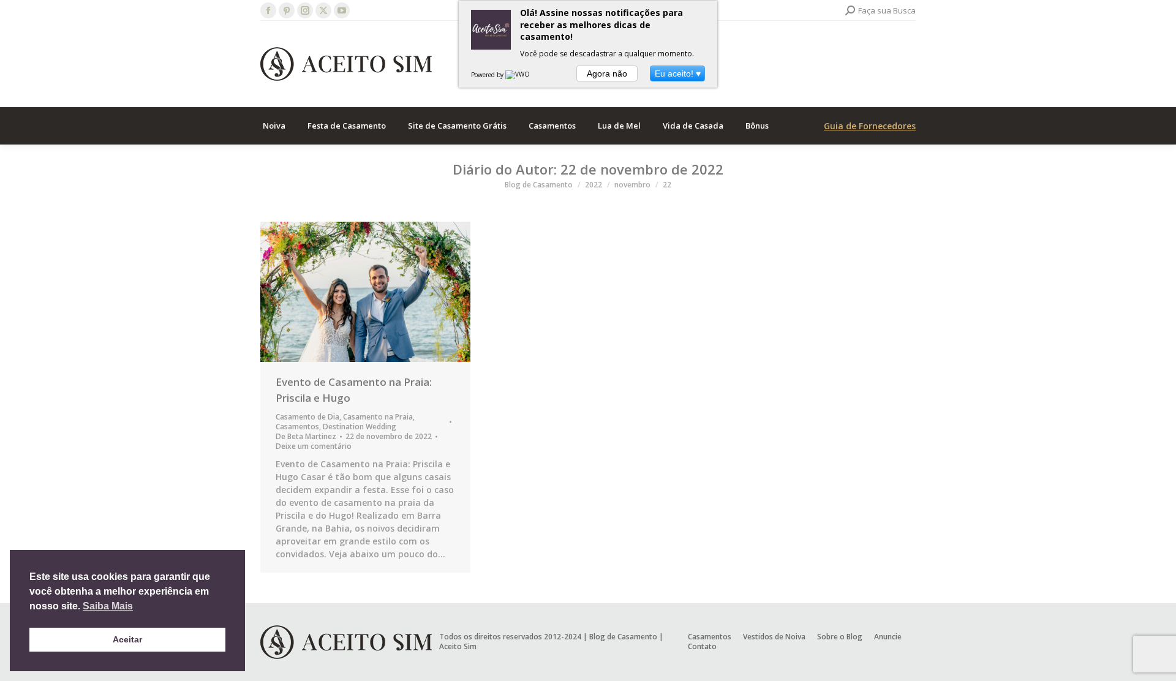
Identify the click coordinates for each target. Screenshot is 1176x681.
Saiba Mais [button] (108, 606)
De (306, 437)
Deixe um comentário (314, 446)
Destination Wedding (359, 426)
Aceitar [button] (127, 639)
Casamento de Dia (307, 417)
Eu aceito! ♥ (678, 73)
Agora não (607, 73)
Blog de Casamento (623, 636)
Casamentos (297, 426)
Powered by (488, 74)
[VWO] (518, 74)
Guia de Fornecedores (870, 126)
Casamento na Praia (378, 417)
